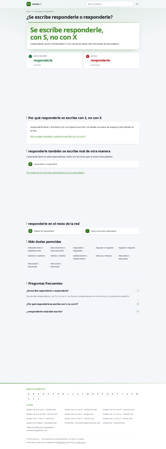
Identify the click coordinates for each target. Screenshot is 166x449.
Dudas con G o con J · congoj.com (79, 414)
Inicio (28, 11)
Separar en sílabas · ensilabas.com (41, 423)
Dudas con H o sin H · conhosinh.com (81, 409)
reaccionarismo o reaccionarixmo (57, 249)
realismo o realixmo (36, 255)
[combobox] (110, 4)
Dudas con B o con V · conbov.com (41, 409)
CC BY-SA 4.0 (80, 442)
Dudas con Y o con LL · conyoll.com (118, 414)
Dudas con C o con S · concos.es (40, 418)
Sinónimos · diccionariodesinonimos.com (82, 423)
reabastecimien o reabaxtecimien (35, 249)
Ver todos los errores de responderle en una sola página (55, 172)
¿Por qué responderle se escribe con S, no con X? (52, 304)
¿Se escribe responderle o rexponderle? (47, 290)
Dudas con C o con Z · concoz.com (117, 418)
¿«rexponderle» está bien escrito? (44, 311)
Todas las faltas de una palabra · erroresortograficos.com (40, 429)
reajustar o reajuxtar (105, 247)
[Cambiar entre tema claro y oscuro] (137, 4)
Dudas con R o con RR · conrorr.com (41, 414)
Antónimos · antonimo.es (114, 423)
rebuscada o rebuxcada (33, 265)
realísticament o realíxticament (80, 257)
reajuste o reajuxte (126, 247)
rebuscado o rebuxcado (55, 265)
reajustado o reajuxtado (78, 249)
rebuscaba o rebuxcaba (123, 257)
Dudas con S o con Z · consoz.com (79, 418)
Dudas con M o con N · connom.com (118, 409)
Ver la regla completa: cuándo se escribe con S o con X (58, 136)
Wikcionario (61, 442)
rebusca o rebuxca (104, 255)
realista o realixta (57, 255)
